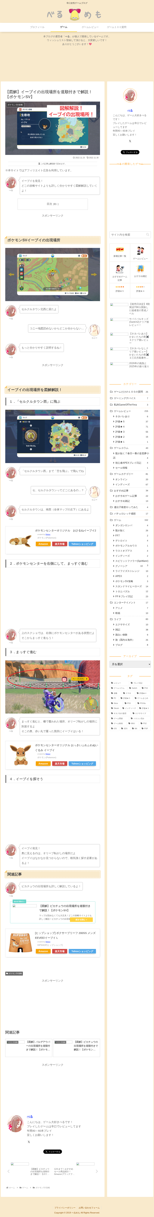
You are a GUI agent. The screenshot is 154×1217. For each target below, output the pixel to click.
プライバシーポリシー (64, 1207)
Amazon (43, 544)
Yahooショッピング (82, 544)
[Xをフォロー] (29, 1142)
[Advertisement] (52, 225)
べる (30, 1116)
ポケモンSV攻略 (15, 973)
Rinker (48, 534)
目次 (49, 203)
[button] (147, 234)
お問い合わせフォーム (89, 1207)
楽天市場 (60, 544)
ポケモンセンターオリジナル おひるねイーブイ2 (65, 530)
